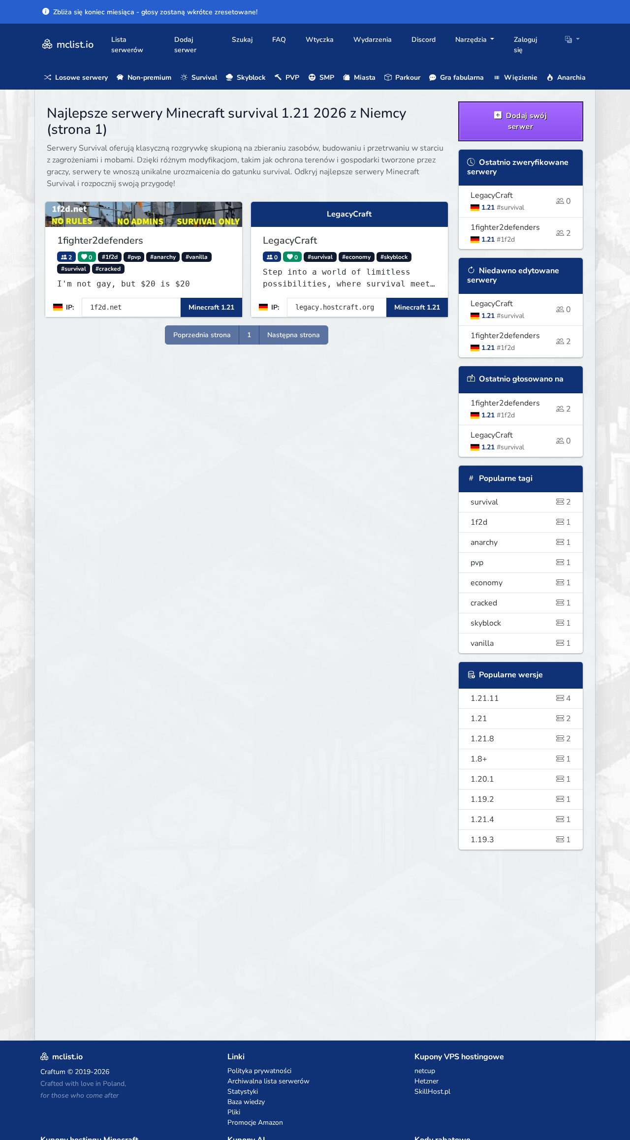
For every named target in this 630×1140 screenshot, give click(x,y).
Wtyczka (320, 39)
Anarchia (570, 77)
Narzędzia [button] (472, 39)
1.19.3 (521, 839)
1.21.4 (521, 819)
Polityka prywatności (259, 1071)
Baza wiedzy (246, 1102)
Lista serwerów (127, 45)
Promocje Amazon (255, 1122)
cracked (521, 603)
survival (521, 502)
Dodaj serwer (185, 45)
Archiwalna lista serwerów (268, 1081)
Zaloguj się (525, 45)
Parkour (406, 77)
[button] (572, 40)
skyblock (521, 623)
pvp (521, 562)
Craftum (52, 1072)
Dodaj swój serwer (525, 121)
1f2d (521, 522)
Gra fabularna (461, 77)
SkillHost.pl (432, 1091)
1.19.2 (521, 799)
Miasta (364, 77)
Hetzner (426, 1081)
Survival (203, 77)
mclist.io (74, 44)
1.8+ (521, 759)
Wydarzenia (372, 39)
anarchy (521, 542)
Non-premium (148, 77)
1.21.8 (521, 738)
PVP (291, 77)
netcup (424, 1071)
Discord (423, 39)
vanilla (521, 643)
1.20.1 (521, 779)
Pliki (233, 1112)
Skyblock (250, 77)
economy (521, 582)
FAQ (279, 39)
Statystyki (242, 1091)
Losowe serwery (80, 77)
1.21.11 (521, 698)
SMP (325, 77)
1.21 (521, 718)
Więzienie (519, 77)
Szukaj (242, 39)
